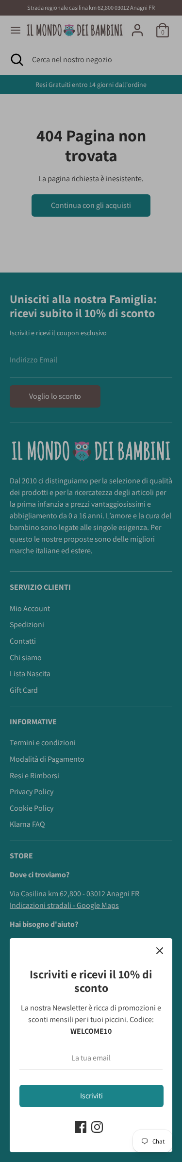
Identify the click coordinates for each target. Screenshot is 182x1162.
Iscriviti (91, 1096)
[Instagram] (97, 1127)
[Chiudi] (159, 950)
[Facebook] (80, 1127)
